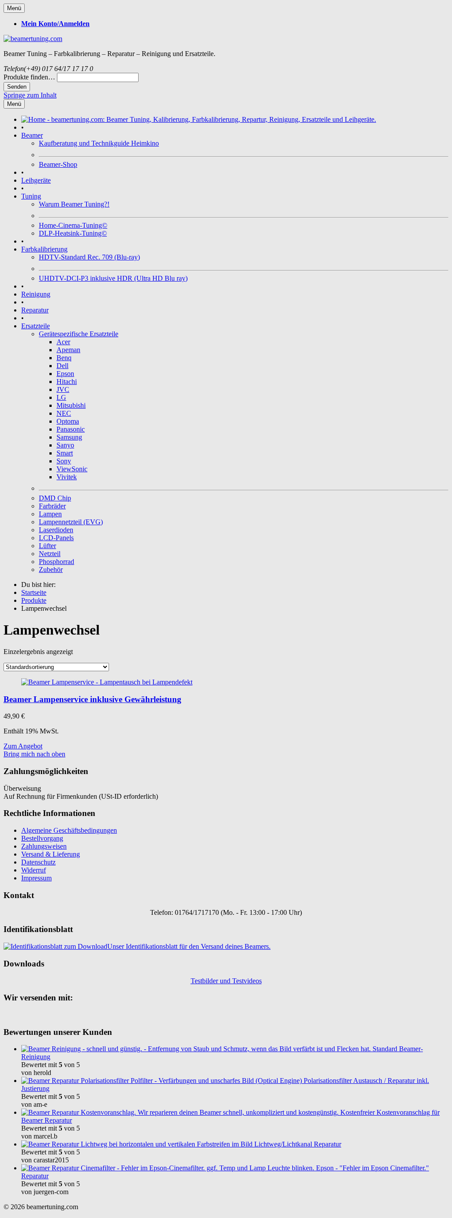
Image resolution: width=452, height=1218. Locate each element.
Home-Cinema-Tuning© (73, 225)
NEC (63, 413)
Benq (64, 357)
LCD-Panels (56, 537)
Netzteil (49, 553)
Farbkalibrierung (44, 249)
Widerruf (33, 870)
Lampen (50, 514)
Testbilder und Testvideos (226, 981)
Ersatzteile (35, 326)
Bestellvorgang (42, 838)
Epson (65, 373)
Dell (62, 365)
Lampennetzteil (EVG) (71, 522)
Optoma (67, 421)
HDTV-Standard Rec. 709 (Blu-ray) (89, 257)
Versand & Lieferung (50, 854)
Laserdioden (56, 530)
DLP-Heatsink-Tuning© (73, 233)
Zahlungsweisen (44, 846)
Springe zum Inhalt (30, 95)
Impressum (36, 878)
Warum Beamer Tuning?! (74, 204)
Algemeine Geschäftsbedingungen (69, 830)
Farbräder (52, 506)
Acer (63, 342)
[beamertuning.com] (33, 38)
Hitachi (66, 381)
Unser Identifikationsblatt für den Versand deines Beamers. (189, 946)
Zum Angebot (23, 746)
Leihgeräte (36, 180)
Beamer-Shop (58, 164)
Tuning (31, 196)
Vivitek (66, 477)
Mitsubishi (71, 405)
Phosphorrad (56, 561)
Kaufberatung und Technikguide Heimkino (99, 143)
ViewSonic (71, 469)
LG (61, 397)
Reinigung (35, 294)
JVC (62, 389)
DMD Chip (55, 498)
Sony (63, 461)
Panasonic (70, 429)
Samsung (69, 437)
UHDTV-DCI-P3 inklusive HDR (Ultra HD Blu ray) (113, 278)
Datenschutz (38, 862)
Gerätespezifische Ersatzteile (78, 334)
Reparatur (35, 310)
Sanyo (65, 445)
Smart (64, 453)
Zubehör (51, 569)
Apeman (68, 349)
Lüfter (47, 545)
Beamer (32, 135)
